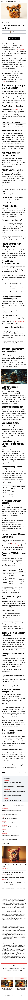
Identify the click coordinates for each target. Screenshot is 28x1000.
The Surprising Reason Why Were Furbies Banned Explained (14, 791)
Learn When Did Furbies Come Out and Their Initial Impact (11, 822)
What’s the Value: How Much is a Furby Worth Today (13, 888)
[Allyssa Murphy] (10, 32)
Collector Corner (17, 21)
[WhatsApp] (18, 38)
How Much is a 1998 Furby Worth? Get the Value (12, 782)
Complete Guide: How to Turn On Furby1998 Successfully (14, 883)
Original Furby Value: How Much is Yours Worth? (12, 795)
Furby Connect (15, 544)
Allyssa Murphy (15, 31)
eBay (3, 481)
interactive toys (16, 546)
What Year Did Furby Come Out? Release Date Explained (7, 989)
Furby (22, 46)
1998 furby (15, 109)
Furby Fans (6, 793)
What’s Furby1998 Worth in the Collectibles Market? (10, 835)
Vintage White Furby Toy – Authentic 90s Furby (12, 800)
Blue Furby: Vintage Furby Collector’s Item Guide (9, 826)
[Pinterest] (15, 38)
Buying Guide (4, 21)
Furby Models (6, 780)
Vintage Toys (22, 772)
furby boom (4, 829)
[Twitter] (12, 38)
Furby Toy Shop (13, 945)
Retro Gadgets (16, 772)
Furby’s (4, 81)
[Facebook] (9, 38)
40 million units (19, 49)
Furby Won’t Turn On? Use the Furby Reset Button (10, 831)
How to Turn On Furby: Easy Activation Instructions (21, 989)
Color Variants (6, 784)
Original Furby (9, 772)
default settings (19, 321)
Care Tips (10, 21)
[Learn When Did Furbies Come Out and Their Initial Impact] (14, 854)
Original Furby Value (6, 933)
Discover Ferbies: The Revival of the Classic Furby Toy (14, 786)
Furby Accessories (7, 789)
